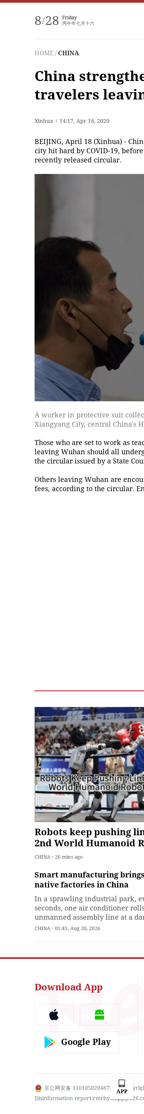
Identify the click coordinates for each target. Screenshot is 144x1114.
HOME (44, 53)
